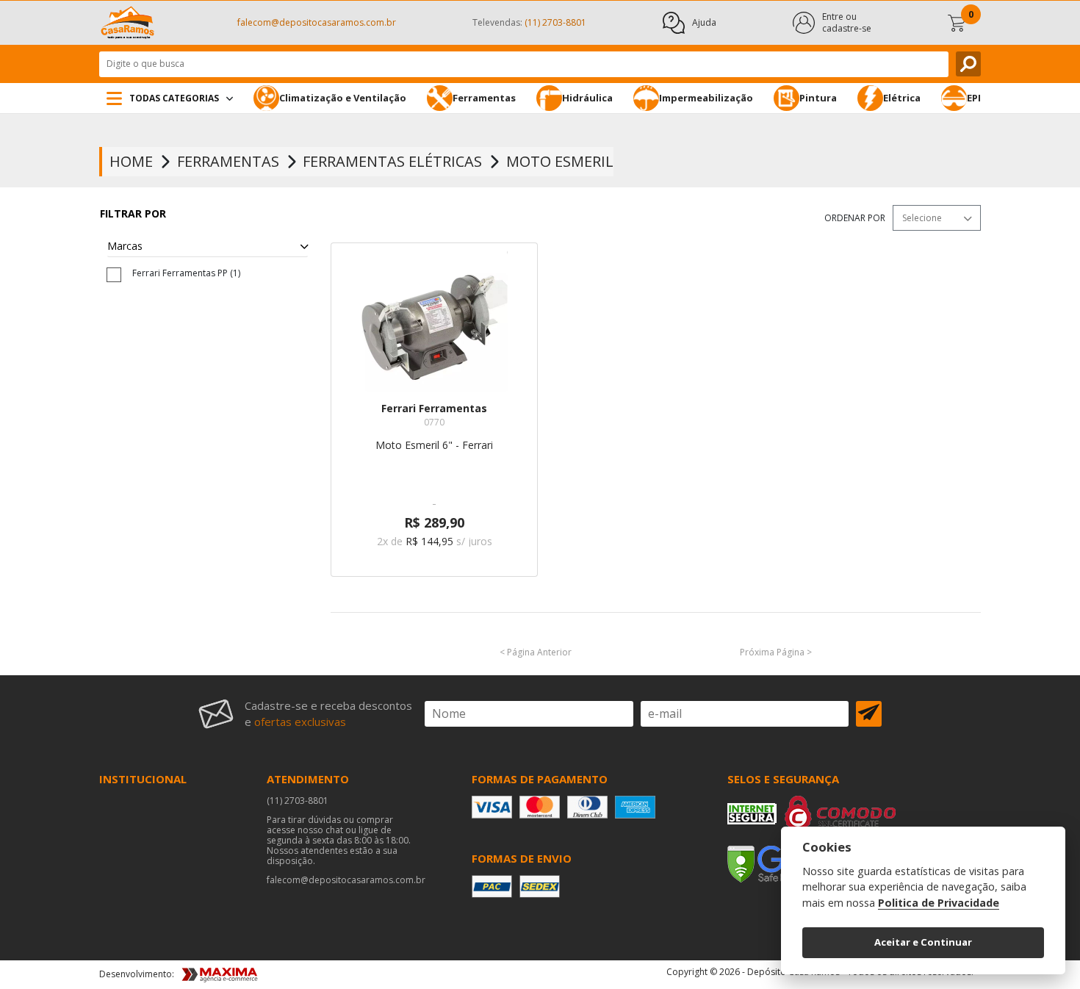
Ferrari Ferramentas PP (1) (186, 273)
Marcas (125, 246)
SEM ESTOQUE (434, 589)
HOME (131, 161)
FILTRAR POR (133, 213)
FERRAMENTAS (228, 161)
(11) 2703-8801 (297, 800)
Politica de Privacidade (938, 903)
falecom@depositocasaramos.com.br (316, 22)
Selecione (922, 218)
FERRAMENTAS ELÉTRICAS (392, 161)
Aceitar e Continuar (923, 942)
